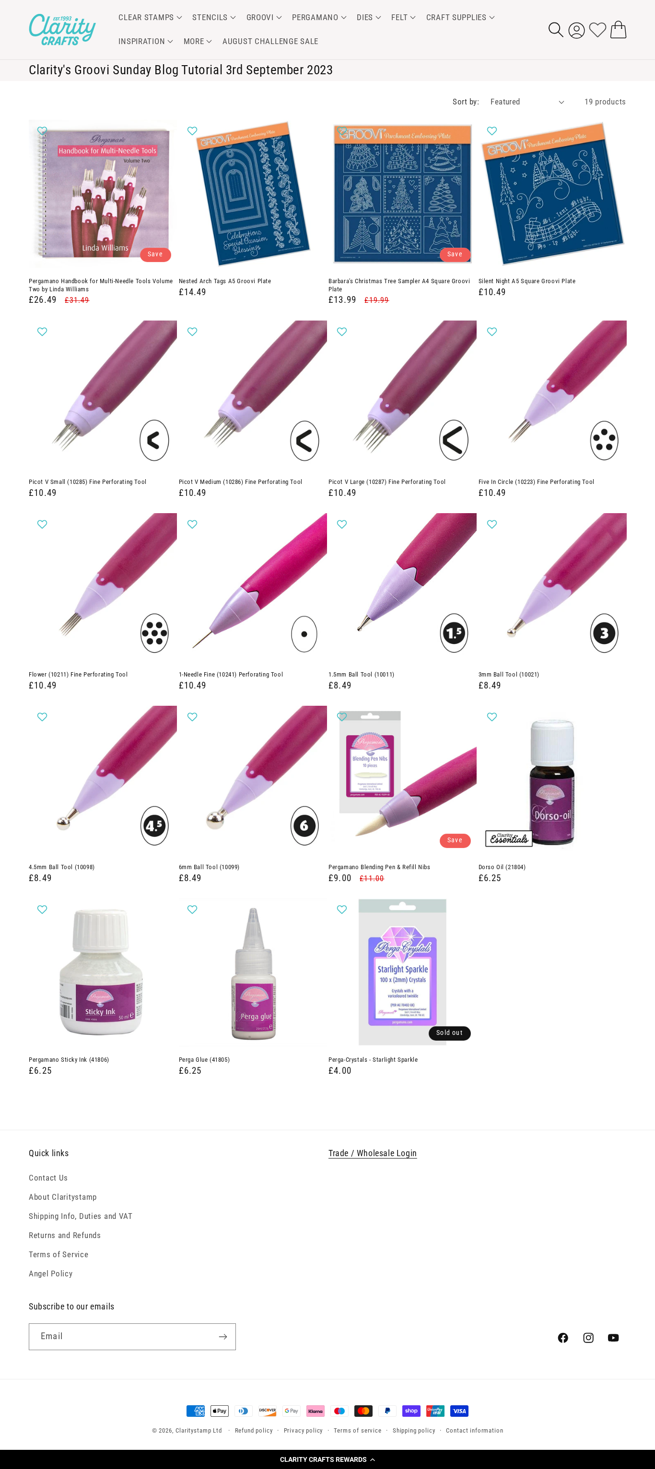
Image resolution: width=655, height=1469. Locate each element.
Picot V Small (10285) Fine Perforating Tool (88, 481)
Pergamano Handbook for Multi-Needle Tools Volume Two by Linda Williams (101, 285)
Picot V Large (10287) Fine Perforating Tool (387, 481)
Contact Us (48, 1177)
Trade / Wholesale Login (372, 1153)
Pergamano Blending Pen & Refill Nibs (379, 867)
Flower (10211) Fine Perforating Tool (78, 674)
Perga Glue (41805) (204, 1059)
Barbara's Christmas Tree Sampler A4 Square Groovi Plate (399, 285)
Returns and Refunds (65, 1235)
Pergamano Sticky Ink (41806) (69, 1059)
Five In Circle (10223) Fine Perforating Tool (537, 481)
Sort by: (466, 101)
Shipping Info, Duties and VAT (81, 1216)
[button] (327, 1459)
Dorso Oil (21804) (502, 867)
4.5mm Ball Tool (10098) (62, 867)
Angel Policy (51, 1273)
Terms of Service (59, 1254)
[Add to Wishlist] (43, 131)
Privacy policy (303, 1430)
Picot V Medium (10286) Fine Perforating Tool (241, 481)
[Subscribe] (222, 1336)
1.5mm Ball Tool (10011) (361, 674)
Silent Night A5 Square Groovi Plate (527, 281)
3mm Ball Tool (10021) (509, 674)
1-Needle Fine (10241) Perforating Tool (231, 674)
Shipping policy (414, 1430)
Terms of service (357, 1430)
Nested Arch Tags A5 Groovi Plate (225, 281)
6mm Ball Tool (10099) (209, 867)
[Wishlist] (597, 29)
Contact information (474, 1430)
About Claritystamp (63, 1197)
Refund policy (254, 1430)
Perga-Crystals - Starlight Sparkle (373, 1059)
